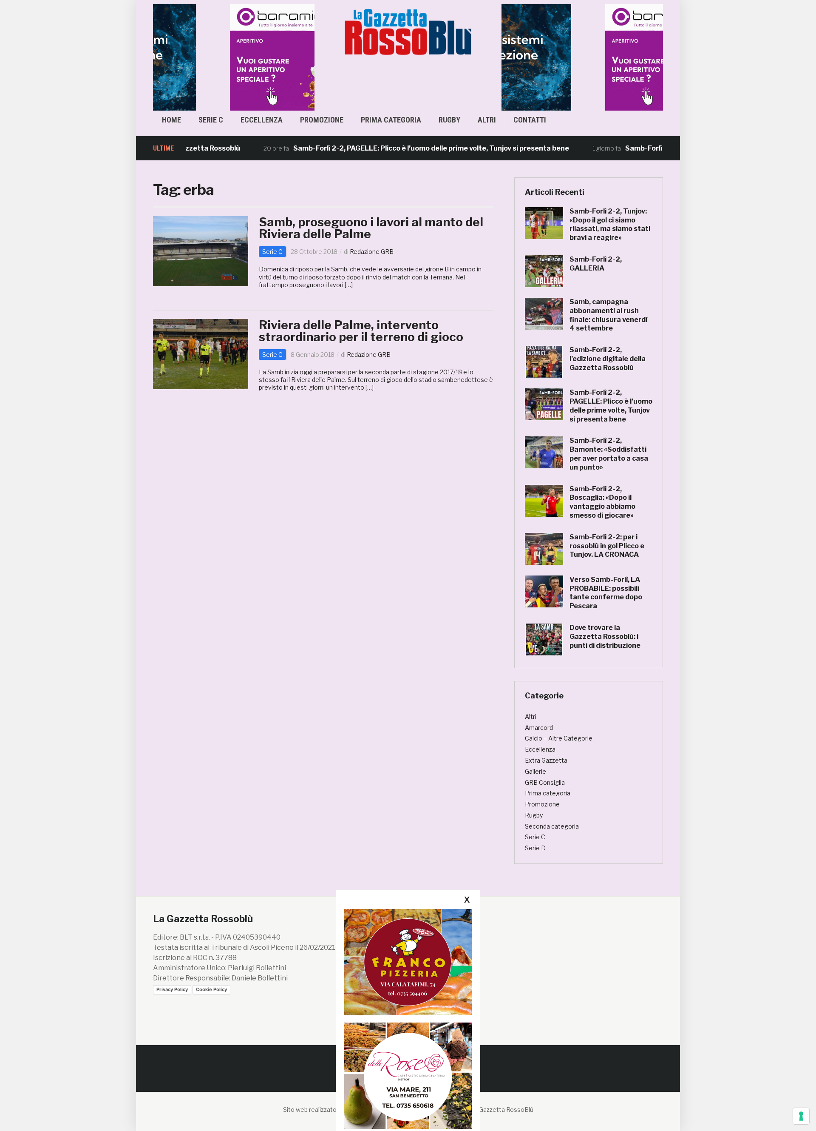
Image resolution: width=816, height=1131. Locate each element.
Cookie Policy (211, 989)
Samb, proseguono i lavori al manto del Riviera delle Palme (371, 228)
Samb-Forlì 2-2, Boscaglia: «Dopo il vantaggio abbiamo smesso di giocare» (602, 502)
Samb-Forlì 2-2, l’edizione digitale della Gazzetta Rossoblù (608, 359)
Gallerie (535, 771)
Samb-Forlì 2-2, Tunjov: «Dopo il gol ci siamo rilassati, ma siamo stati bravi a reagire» (610, 224)
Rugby (449, 119)
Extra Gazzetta (546, 760)
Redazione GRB (372, 251)
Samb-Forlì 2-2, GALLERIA (596, 263)
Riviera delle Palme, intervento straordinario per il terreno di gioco (361, 331)
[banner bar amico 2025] (234, 57)
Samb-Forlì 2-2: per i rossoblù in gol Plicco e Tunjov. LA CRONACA (607, 546)
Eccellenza (262, 119)
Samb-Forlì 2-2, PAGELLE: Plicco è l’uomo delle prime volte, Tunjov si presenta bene (406, 148)
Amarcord (539, 727)
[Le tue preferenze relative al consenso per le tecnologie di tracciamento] (801, 1116)
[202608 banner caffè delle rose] (408, 1075)
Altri (487, 119)
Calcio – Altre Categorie (558, 738)
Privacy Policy (172, 989)
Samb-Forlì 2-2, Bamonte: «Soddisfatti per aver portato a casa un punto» (609, 453)
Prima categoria (391, 119)
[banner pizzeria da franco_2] (408, 962)
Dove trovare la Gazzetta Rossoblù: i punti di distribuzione (605, 637)
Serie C (210, 119)
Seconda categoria (552, 826)
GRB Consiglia (545, 782)
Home (171, 119)
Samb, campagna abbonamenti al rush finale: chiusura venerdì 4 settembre (608, 315)
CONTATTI (529, 119)
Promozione (321, 119)
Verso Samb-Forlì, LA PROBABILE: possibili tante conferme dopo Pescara (606, 592)
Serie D (535, 848)
